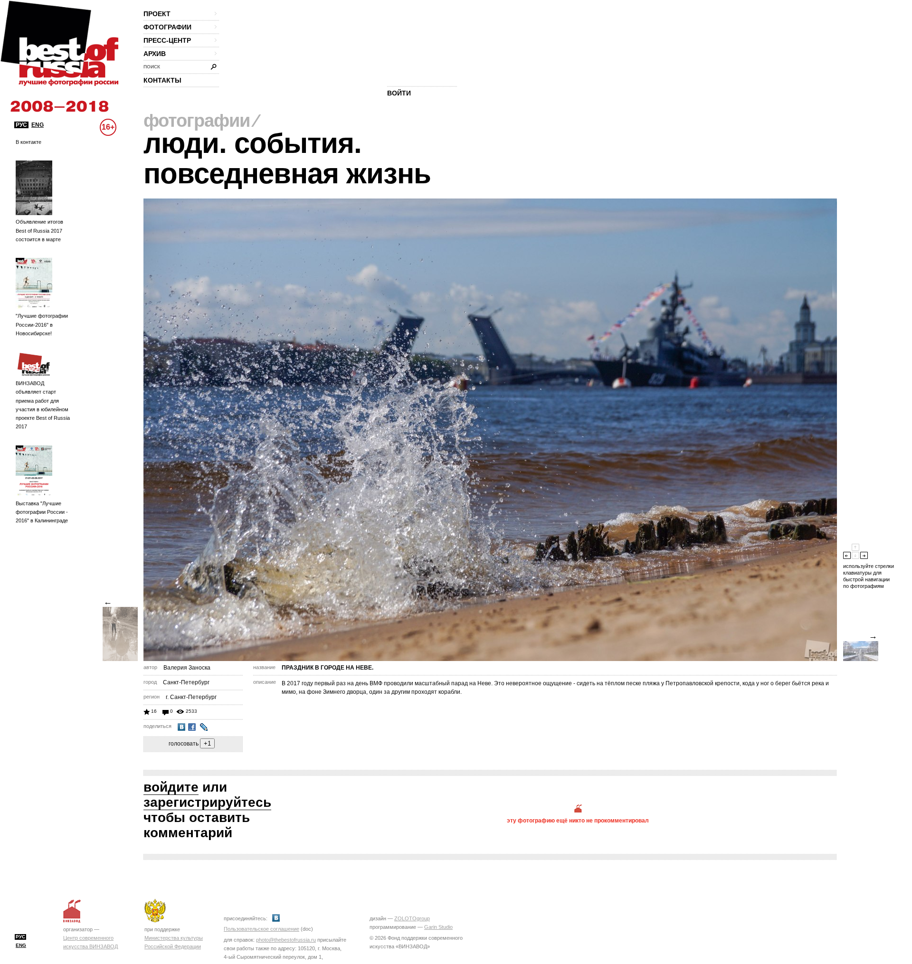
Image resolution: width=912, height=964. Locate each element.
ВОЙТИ (399, 93)
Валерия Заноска (186, 667)
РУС (21, 125)
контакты (162, 80)
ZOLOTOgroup (412, 918)
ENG (37, 125)
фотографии (167, 27)
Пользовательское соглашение (261, 929)
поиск (151, 66)
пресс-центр (167, 40)
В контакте (28, 142)
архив (154, 53)
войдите (171, 787)
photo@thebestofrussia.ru (286, 940)
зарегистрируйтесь (207, 802)
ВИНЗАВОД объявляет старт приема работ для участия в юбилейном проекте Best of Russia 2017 (43, 404)
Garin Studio (438, 927)
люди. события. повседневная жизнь (287, 158)
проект (157, 14)
